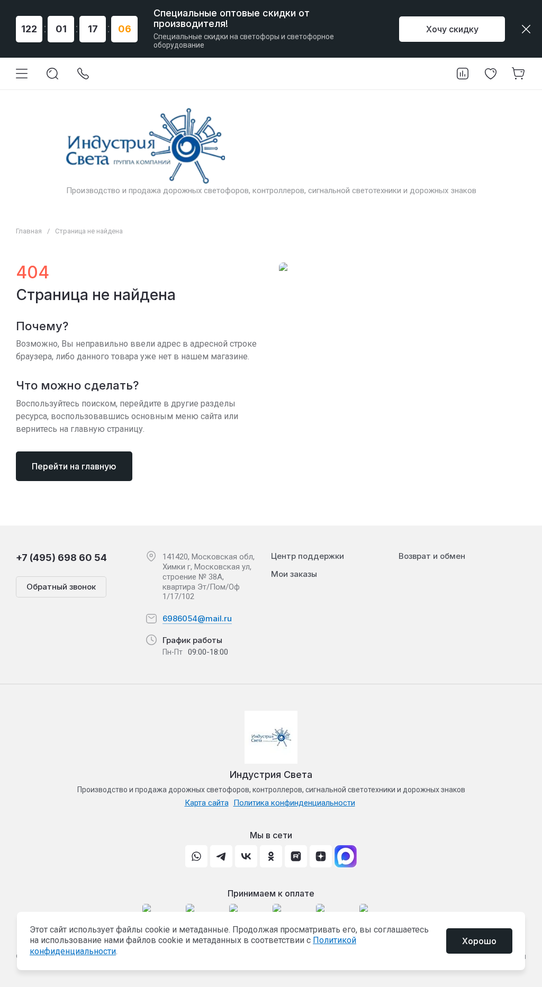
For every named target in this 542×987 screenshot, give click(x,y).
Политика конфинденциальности (294, 803)
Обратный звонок (61, 587)
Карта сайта (207, 803)
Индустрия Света (271, 774)
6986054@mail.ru (197, 618)
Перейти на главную (74, 466)
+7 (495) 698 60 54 (61, 557)
